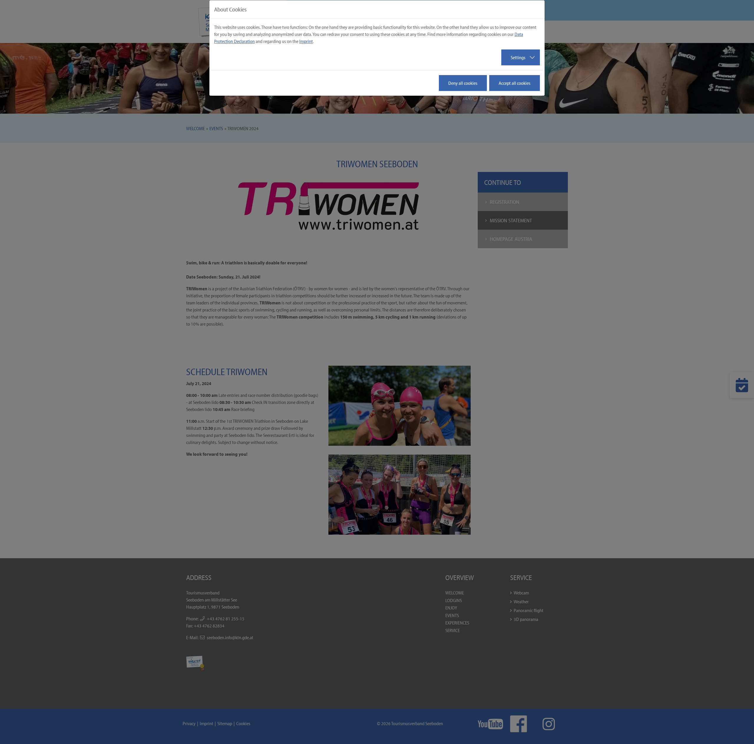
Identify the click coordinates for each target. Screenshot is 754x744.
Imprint (306, 41)
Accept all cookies (514, 83)
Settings (518, 57)
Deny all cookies (462, 83)
